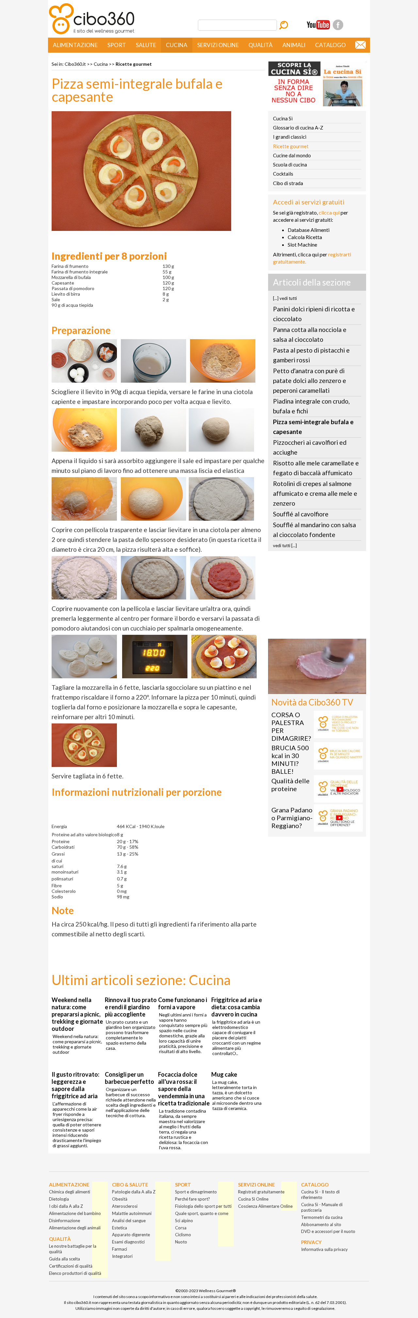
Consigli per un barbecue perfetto (129, 1078)
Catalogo (330, 45)
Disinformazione (64, 1220)
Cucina (176, 45)
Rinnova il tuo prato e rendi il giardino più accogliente (131, 1007)
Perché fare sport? (192, 1199)
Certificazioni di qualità (70, 1266)
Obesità (119, 1199)
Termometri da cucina (322, 1217)
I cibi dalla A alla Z (66, 1206)
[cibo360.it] (91, 33)
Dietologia (59, 1199)
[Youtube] (318, 25)
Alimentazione (75, 45)
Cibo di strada (288, 183)
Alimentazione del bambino (75, 1213)
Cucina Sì (283, 118)
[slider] (309, 688)
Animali (293, 45)
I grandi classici (289, 137)
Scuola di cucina (290, 164)
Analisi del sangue (129, 1220)
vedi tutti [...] (285, 545)
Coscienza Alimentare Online (265, 1206)
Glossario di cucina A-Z (298, 127)
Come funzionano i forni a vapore (182, 1003)
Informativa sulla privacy (324, 1249)
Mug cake (224, 1074)
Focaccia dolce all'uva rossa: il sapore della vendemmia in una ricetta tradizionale (184, 1089)
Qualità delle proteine (290, 784)
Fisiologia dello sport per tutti (203, 1206)
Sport (116, 45)
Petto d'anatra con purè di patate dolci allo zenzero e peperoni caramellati (309, 380)
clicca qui (329, 212)
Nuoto (181, 1241)
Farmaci (119, 1249)
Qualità (261, 45)
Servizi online (218, 45)
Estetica (119, 1227)
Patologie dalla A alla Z (133, 1191)
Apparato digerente (131, 1234)
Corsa (180, 1227)
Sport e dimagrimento (196, 1191)
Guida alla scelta (64, 1258)
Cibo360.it (75, 64)
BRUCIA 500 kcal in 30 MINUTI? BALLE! (290, 759)
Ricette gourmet (134, 64)
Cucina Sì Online (253, 1199)
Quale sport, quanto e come (201, 1213)
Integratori (122, 1256)
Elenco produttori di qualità (75, 1273)
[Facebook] (338, 25)
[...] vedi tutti (285, 298)
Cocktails (283, 174)
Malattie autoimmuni (132, 1213)
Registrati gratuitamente (261, 1191)
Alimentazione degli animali (75, 1227)
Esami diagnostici (128, 1241)
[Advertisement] (317, 597)
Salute (146, 45)
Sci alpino (184, 1220)
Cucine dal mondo (292, 155)
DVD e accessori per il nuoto (328, 1231)
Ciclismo (183, 1234)
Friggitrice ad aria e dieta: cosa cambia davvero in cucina (236, 1007)
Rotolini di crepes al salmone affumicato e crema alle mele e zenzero (315, 493)
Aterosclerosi (124, 1206)
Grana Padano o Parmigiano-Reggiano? (292, 817)
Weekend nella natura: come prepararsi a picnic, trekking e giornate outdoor (77, 1014)
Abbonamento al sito (321, 1224)
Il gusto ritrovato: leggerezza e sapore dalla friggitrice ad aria (75, 1085)
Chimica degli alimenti (69, 1191)
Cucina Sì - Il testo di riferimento (320, 1194)
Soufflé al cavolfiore (301, 514)
